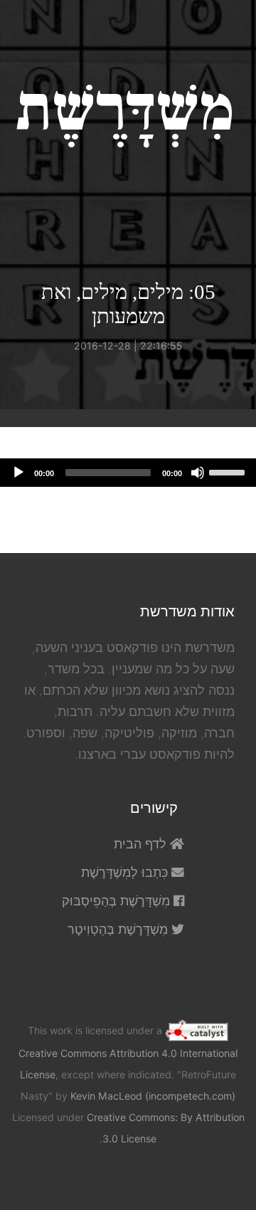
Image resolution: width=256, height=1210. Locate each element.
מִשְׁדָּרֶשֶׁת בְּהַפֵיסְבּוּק (118, 900)
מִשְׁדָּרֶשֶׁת (125, 109)
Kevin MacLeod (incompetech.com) (152, 1096)
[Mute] (198, 472)
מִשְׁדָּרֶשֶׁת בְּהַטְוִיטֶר (119, 929)
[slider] (229, 471)
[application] (128, 472)
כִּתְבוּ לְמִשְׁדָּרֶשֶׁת (126, 872)
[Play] (18, 472)
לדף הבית (142, 843)
